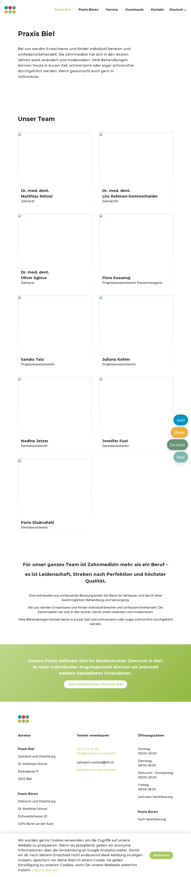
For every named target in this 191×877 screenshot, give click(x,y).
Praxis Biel (63, 9)
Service (112, 9)
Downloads (135, 9)
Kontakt (157, 9)
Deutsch (176, 9)
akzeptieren (161, 855)
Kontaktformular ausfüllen (97, 770)
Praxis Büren (88, 9)
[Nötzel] (10, 10)
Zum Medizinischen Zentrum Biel (95, 684)
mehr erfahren (44, 870)
